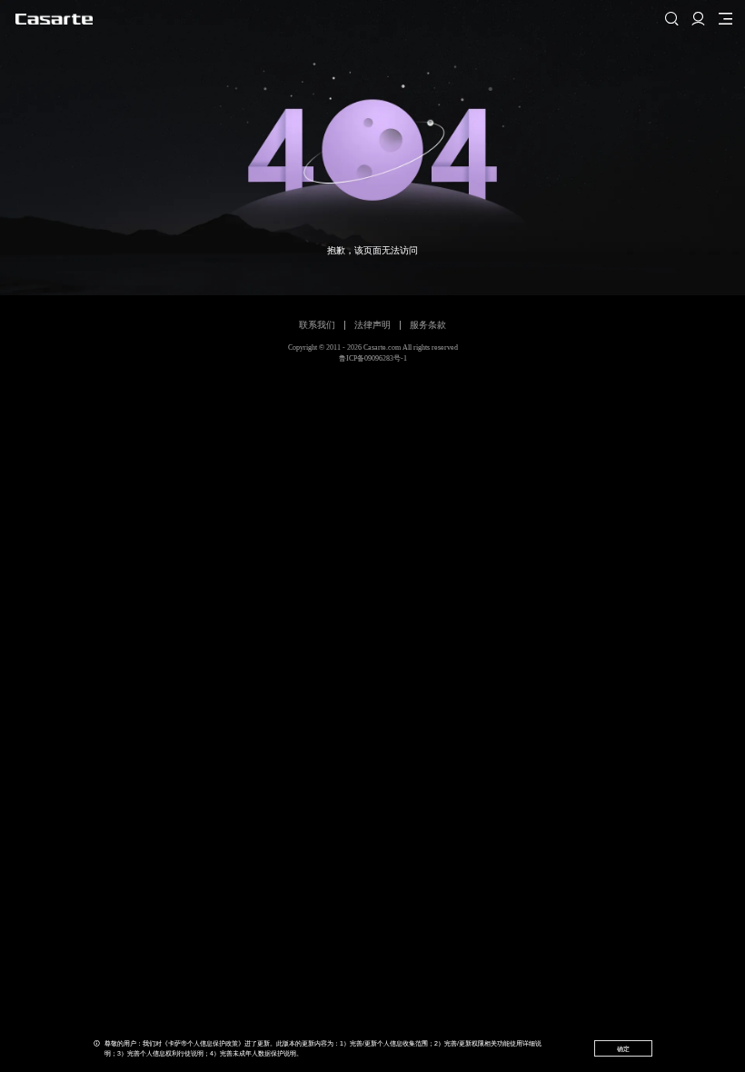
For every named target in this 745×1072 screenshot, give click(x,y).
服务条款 (428, 325)
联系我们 (317, 325)
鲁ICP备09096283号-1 (373, 358)
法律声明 (372, 325)
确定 (623, 1049)
